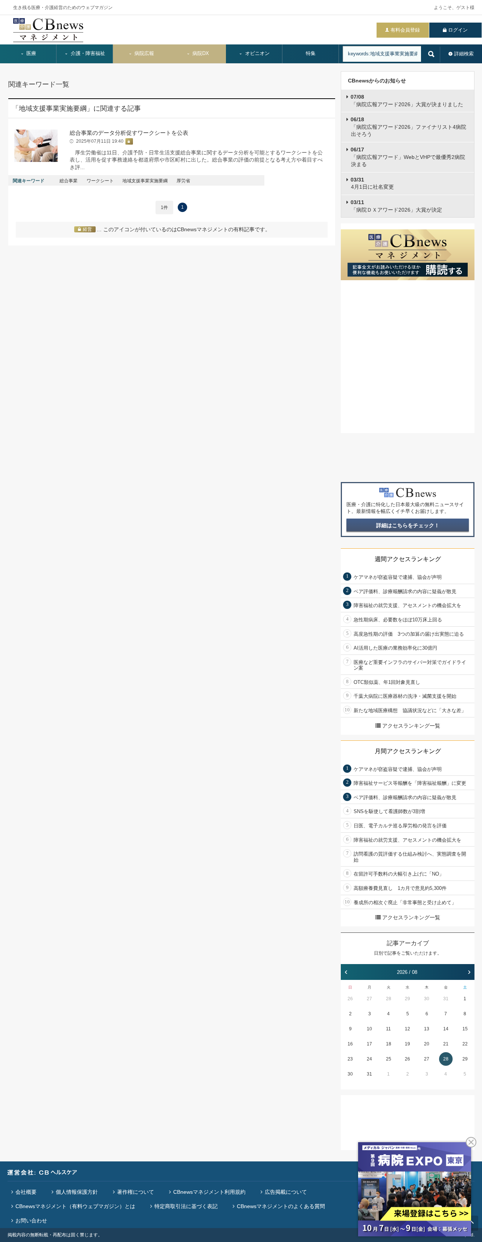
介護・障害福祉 (87, 53)
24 (369, 1059)
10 (369, 1028)
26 (350, 998)
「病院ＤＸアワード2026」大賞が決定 (396, 206)
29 (407, 998)
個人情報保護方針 (77, 1192)
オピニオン (257, 53)
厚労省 (183, 180)
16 (350, 1044)
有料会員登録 (405, 30)
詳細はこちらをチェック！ (407, 525)
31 (445, 998)
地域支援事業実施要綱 (145, 180)
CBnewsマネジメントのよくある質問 (281, 1206)
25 (388, 1059)
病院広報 (143, 53)
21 (445, 1044)
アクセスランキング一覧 (411, 726)
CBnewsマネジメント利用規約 (209, 1192)
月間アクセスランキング (408, 751)
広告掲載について (286, 1192)
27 (369, 998)
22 (465, 1044)
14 (445, 1028)
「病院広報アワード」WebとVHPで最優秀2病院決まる (408, 156)
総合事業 (68, 180)
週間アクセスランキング (408, 559)
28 (388, 998)
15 (465, 1028)
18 (388, 1044)
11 (388, 1028)
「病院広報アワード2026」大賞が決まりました (407, 100)
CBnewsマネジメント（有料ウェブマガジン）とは (75, 1206)
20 (426, 1044)
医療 (30, 53)
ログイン (458, 30)
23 (350, 1059)
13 (426, 1028)
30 (426, 998)
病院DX (200, 53)
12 (407, 1028)
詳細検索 (464, 53)
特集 (311, 53)
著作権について (135, 1192)
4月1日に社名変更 (372, 183)
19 (407, 1044)
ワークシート (100, 180)
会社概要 (26, 1192)
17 (369, 1044)
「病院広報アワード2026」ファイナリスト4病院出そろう (408, 126)
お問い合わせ (31, 1221)
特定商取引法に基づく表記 (186, 1206)
